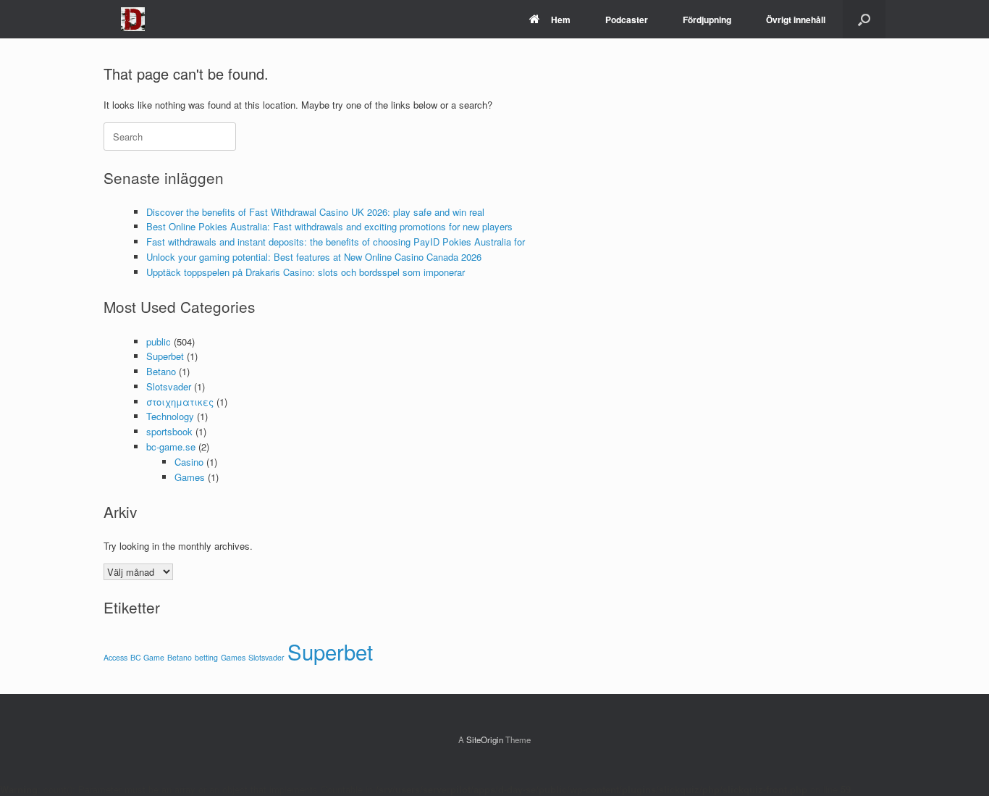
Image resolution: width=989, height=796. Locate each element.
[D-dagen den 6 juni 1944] (133, 19)
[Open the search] (864, 19)
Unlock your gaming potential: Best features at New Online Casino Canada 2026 (313, 257)
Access (115, 657)
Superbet (165, 356)
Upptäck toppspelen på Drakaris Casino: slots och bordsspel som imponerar (305, 272)
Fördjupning (707, 19)
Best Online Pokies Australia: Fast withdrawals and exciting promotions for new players (329, 226)
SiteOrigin (484, 739)
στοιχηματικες (180, 402)
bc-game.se (170, 446)
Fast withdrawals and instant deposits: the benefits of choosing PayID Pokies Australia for (335, 241)
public (158, 341)
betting (206, 657)
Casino (188, 462)
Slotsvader (168, 386)
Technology (170, 416)
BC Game (147, 657)
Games (189, 477)
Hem (561, 19)
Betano (161, 371)
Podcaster (626, 19)
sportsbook (169, 431)
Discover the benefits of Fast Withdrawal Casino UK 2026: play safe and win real (315, 212)
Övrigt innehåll (795, 19)
